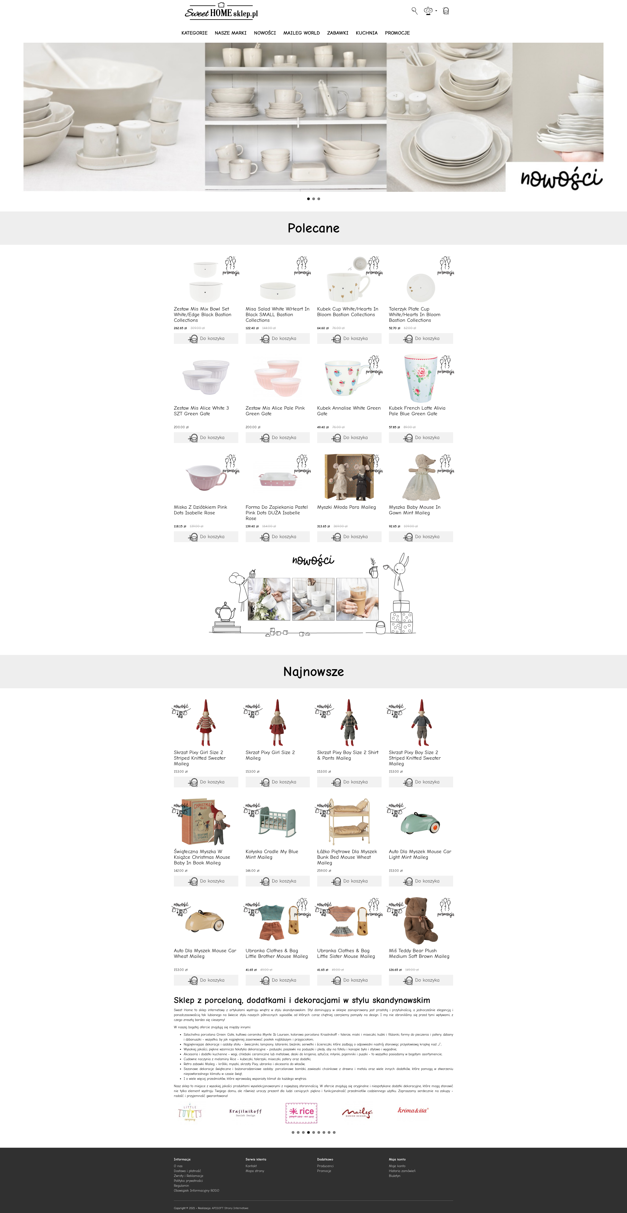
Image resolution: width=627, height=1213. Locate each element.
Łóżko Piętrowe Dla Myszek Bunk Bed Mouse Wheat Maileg (347, 857)
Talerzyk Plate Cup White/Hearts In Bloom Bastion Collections (414, 314)
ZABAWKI (338, 33)
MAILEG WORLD (301, 33)
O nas (178, 1166)
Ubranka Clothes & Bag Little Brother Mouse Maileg (277, 953)
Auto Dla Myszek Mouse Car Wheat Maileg (205, 953)
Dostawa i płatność (187, 1171)
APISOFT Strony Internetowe (230, 1208)
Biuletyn (394, 1176)
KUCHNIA (367, 33)
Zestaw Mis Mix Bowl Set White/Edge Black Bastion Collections (202, 314)
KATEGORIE (194, 33)
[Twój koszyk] (446, 10)
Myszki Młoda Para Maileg (346, 507)
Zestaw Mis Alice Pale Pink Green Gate (275, 411)
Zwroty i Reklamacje (188, 1176)
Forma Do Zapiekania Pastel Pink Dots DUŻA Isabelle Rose (277, 512)
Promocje (324, 1171)
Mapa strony (255, 1171)
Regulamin (181, 1186)
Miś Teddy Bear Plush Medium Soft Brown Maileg (419, 953)
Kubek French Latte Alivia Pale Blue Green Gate (417, 411)
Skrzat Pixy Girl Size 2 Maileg (270, 755)
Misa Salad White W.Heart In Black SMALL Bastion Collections (278, 314)
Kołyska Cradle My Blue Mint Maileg (272, 854)
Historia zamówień (402, 1171)
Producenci (325, 1166)
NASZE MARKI (231, 33)
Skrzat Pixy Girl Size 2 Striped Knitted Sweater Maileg (200, 758)
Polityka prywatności (188, 1181)
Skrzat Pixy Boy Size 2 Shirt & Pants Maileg (347, 755)
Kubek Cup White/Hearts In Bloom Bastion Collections (347, 311)
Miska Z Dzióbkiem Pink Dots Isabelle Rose (200, 510)
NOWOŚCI (265, 33)
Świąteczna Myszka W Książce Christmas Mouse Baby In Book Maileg (202, 857)
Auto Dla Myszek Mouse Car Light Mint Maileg (420, 854)
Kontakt (251, 1166)
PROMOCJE (397, 33)
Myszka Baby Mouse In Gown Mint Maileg (415, 510)
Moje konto (397, 1166)
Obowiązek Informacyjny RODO (196, 1190)
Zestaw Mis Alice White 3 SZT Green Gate (201, 411)
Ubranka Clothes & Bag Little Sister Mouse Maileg (346, 953)
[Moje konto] (430, 10)
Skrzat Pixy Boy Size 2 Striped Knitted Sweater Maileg (415, 758)
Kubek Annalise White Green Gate (349, 411)
